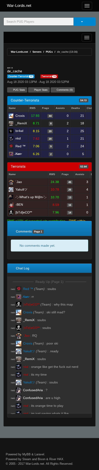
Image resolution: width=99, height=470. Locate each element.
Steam (26, 459)
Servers (36, 51)
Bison (41, 459)
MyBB (26, 454)
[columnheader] (34, 108)
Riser (52, 459)
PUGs (49, 51)
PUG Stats (18, 89)
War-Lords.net (19, 5)
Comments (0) (64, 89)
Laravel (39, 454)
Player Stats (40, 89)
